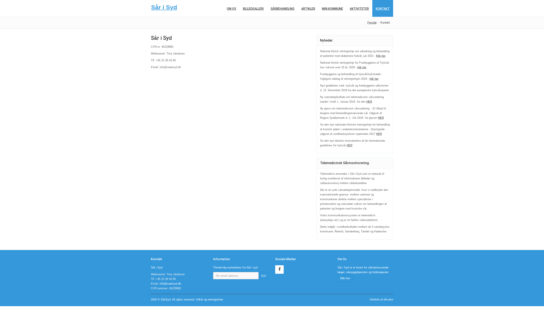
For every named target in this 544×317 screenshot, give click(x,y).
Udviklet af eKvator (381, 299)
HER (369, 101)
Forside (372, 22)
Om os (231, 8)
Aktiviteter (359, 8)
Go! (263, 275)
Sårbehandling (283, 8)
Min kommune (332, 8)
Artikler (308, 8)
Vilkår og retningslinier (209, 299)
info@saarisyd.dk (170, 283)
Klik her (380, 55)
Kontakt (383, 8)
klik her (361, 67)
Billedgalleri (253, 8)
